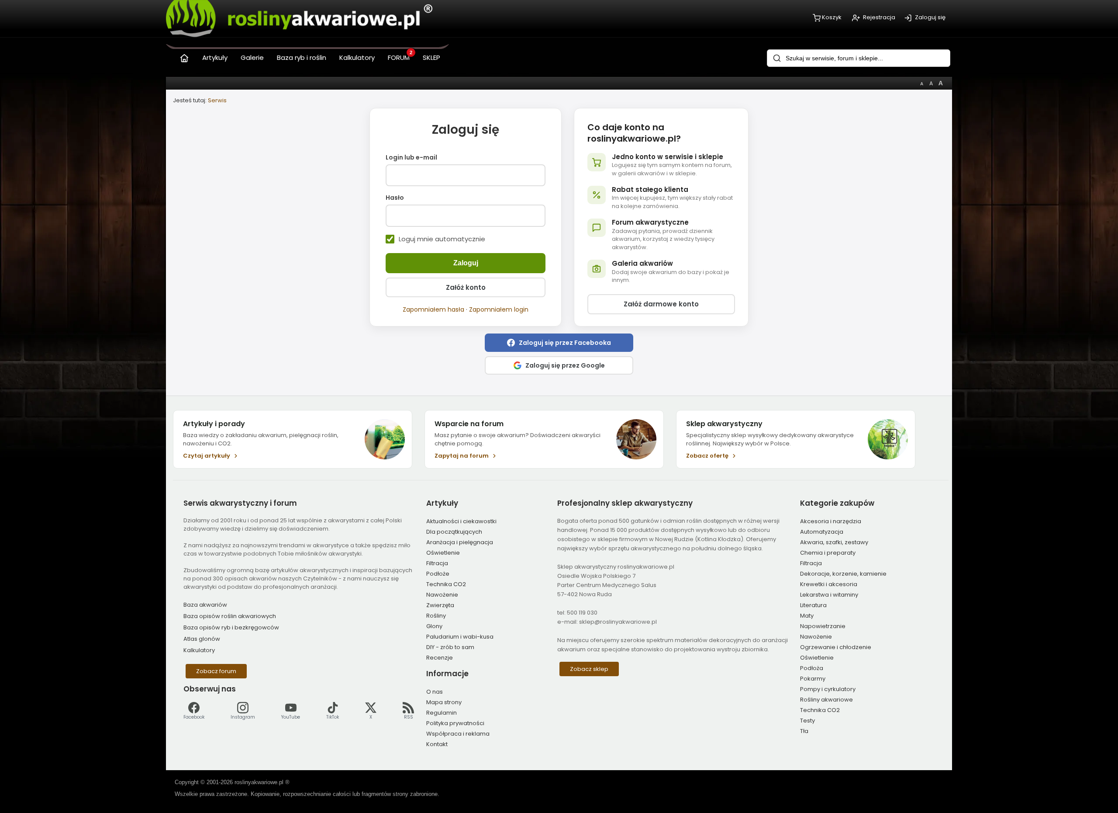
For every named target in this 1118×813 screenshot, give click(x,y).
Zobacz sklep (589, 669)
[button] (559, 343)
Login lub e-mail (411, 158)
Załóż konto (466, 287)
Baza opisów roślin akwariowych (229, 616)
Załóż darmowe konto (661, 304)
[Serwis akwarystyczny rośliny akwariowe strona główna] (184, 56)
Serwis (217, 100)
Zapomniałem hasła (433, 309)
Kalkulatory (199, 650)
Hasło (395, 198)
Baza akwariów (205, 605)
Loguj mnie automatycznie (442, 239)
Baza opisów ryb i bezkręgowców (231, 627)
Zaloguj (465, 263)
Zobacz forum (216, 671)
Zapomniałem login (498, 309)
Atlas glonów (201, 639)
